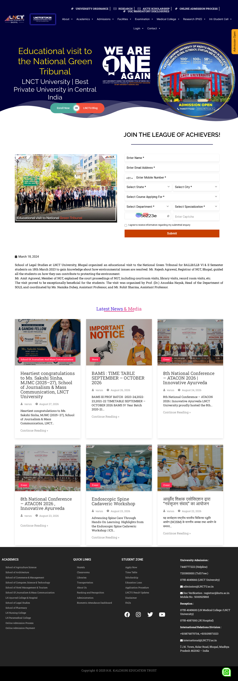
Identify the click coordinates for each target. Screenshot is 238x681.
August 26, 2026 (120, 390)
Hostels (81, 567)
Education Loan (133, 582)
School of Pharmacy (16, 607)
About (65, 19)
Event (166, 359)
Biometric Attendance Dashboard (94, 602)
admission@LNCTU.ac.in (198, 586)
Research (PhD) (192, 19)
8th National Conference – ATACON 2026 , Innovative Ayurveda (46, 503)
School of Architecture (17, 572)
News (95, 359)
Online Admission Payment (20, 627)
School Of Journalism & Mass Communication (30, 592)
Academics (83, 19)
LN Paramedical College (18, 617)
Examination (142, 19)
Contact (152, 28)
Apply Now (131, 567)
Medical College (166, 19)
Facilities (123, 19)
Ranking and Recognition (90, 592)
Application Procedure (137, 587)
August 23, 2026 (49, 515)
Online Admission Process (19, 622)
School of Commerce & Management (25, 577)
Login (137, 28)
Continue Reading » (34, 430)
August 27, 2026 (49, 404)
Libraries (81, 577)
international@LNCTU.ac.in (200, 640)
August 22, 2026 (191, 511)
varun (28, 404)
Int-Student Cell (218, 19)
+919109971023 (209, 633)
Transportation (85, 582)
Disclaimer (131, 597)
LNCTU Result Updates (137, 592)
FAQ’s (128, 602)
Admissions (103, 19)
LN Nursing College (16, 612)
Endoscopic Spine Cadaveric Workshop (113, 501)
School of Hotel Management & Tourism (27, 587)
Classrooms (83, 572)
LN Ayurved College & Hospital (22, 597)
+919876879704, (190, 633)
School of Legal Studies (18, 602)
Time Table (131, 572)
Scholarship (131, 577)
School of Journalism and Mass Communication (47, 359)
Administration (85, 597)
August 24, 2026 (191, 390)
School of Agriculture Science (21, 567)
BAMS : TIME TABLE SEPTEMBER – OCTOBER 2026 (118, 378)
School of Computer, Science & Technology (28, 582)
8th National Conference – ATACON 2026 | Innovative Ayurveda (188, 378)
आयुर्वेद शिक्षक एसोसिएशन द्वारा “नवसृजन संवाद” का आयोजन (186, 501)
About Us (82, 587)
